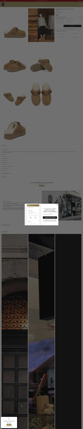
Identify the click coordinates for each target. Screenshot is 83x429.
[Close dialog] (57, 205)
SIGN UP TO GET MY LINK (50, 217)
